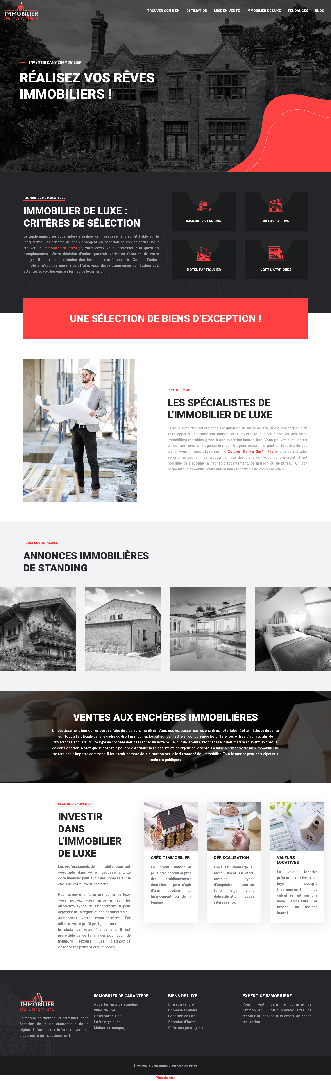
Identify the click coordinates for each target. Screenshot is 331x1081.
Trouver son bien (163, 11)
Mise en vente (227, 11)
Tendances (298, 11)
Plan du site (165, 1078)
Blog (319, 11)
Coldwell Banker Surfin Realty (252, 451)
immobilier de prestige (62, 248)
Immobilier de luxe (264, 11)
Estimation (196, 11)
